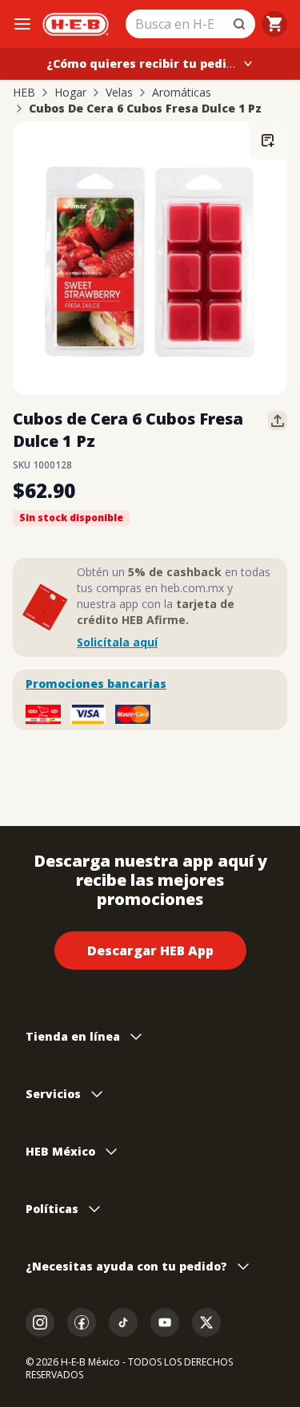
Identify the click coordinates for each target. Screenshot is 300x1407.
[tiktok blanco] (123, 1322)
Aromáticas (181, 92)
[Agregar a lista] (268, 140)
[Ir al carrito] (274, 24)
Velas (119, 92)
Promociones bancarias (96, 683)
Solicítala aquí (117, 642)
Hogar (70, 92)
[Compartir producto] (277, 420)
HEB (24, 92)
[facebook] (81, 1322)
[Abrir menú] (22, 24)
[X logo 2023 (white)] (206, 1322)
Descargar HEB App (150, 950)
